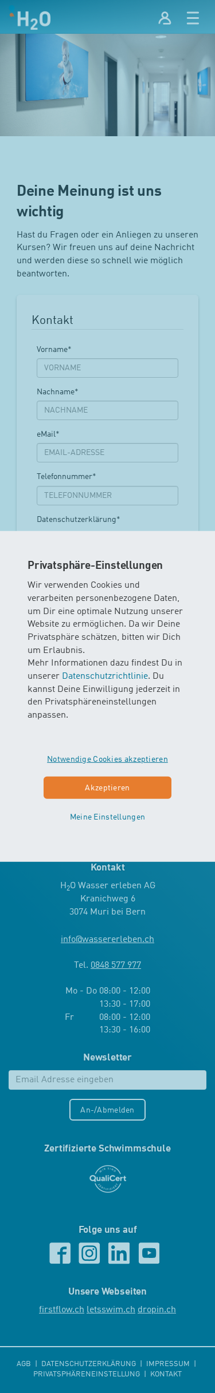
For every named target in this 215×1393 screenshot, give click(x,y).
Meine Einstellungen (107, 817)
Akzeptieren (107, 788)
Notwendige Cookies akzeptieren (107, 759)
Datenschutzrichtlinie (105, 676)
